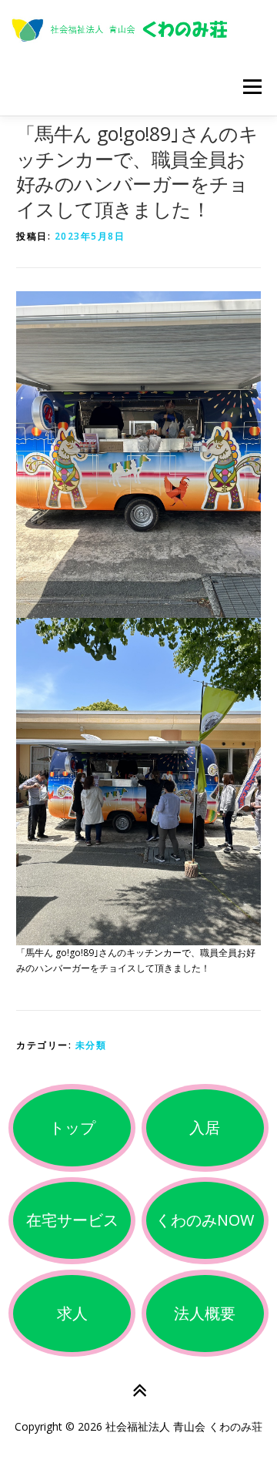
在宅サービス (72, 1220)
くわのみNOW (204, 1220)
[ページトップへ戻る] (139, 1391)
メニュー (252, 86)
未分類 (91, 1045)
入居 (204, 1127)
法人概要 (204, 1313)
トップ (72, 1127)
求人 (72, 1313)
